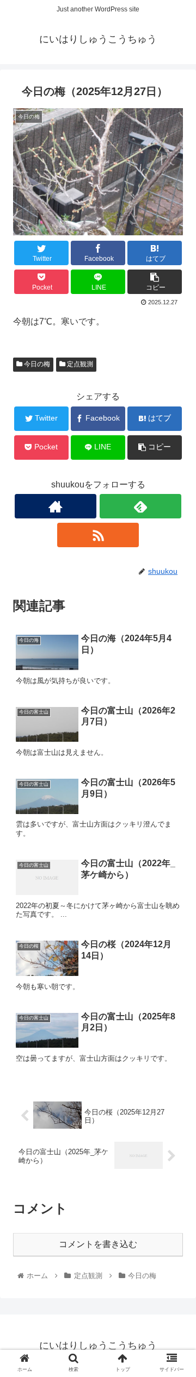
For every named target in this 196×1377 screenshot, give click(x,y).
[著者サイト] (55, 506)
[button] (175, 1056)
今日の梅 (36, 364)
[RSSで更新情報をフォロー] (98, 535)
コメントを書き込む (98, 1244)
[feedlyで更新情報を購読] (140, 506)
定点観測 (79, 364)
